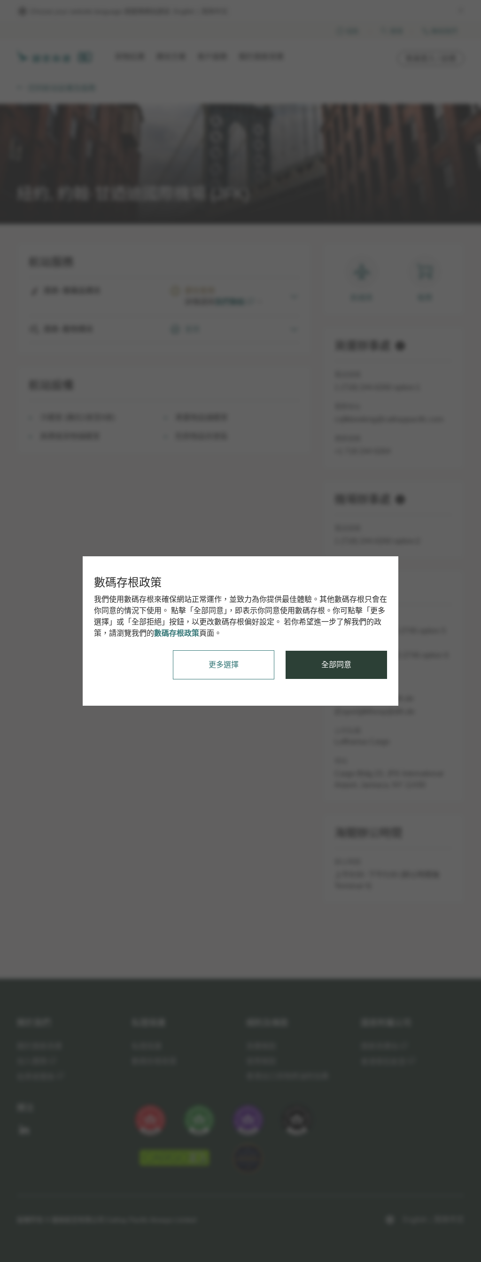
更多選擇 (224, 665)
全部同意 (336, 665)
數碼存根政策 (176, 633)
